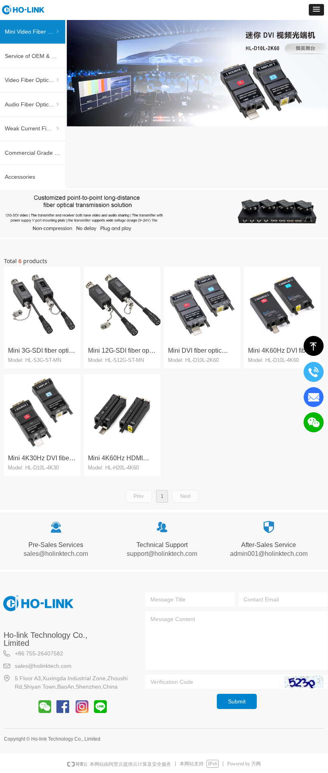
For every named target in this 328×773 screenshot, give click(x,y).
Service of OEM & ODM (34, 56)
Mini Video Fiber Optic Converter (35, 31)
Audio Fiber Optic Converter (35, 104)
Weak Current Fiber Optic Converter (35, 128)
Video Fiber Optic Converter (35, 80)
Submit (237, 701)
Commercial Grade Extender (35, 153)
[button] (316, 10)
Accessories (20, 177)
